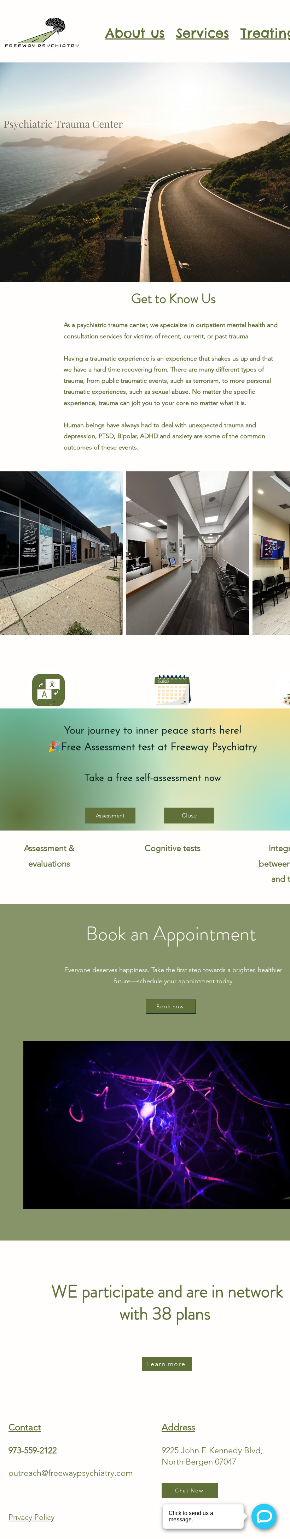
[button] (189, 815)
